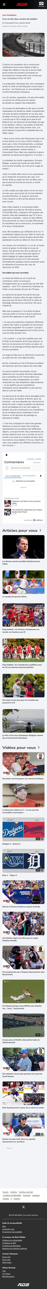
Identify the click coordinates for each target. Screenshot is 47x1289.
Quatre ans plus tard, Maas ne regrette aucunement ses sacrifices (18, 1140)
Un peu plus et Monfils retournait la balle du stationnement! (21, 1041)
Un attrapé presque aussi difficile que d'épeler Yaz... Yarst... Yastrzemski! (22, 1007)
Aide (4, 1226)
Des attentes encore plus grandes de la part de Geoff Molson (22, 1075)
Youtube (6, 1199)
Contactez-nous (8, 1229)
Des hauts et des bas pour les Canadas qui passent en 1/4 (20, 701)
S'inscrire (38, 459)
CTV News (6, 1274)
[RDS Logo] (22, 4)
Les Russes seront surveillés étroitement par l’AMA (21, 562)
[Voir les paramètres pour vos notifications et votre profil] (6, 455)
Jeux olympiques (9, 15)
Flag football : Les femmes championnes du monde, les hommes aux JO (20, 630)
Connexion (30, 459)
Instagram (36, 1195)
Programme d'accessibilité (12, 1232)
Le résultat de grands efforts (14, 596)
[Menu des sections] (4, 4)
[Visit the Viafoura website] (38, 520)
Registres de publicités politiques (14, 1249)
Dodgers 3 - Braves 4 (11, 844)
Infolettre (13, 1192)
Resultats (41, 6)
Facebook (26, 1195)
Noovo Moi (6, 1260)
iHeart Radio (6, 1262)
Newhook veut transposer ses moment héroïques (23, 778)
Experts (5, 1192)
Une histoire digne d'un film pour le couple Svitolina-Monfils (20, 939)
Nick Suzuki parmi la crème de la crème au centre (23, 1107)
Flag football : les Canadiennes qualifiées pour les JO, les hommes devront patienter (22, 666)
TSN (4, 1271)
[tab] (13, 476)
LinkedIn (17, 1199)
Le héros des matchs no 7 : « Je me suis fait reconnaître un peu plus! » (20, 811)
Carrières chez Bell (26, 1192)
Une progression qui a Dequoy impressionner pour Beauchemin (23, 973)
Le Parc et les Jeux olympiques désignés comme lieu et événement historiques (22, 736)
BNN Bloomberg (8, 1276)
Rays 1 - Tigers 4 (9, 875)
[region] (23, 490)
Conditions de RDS (9, 1243)
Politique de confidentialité (12, 1240)
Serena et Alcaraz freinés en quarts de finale (21, 906)
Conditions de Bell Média (12, 1195)
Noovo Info (6, 1257)
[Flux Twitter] (23, 1207)
